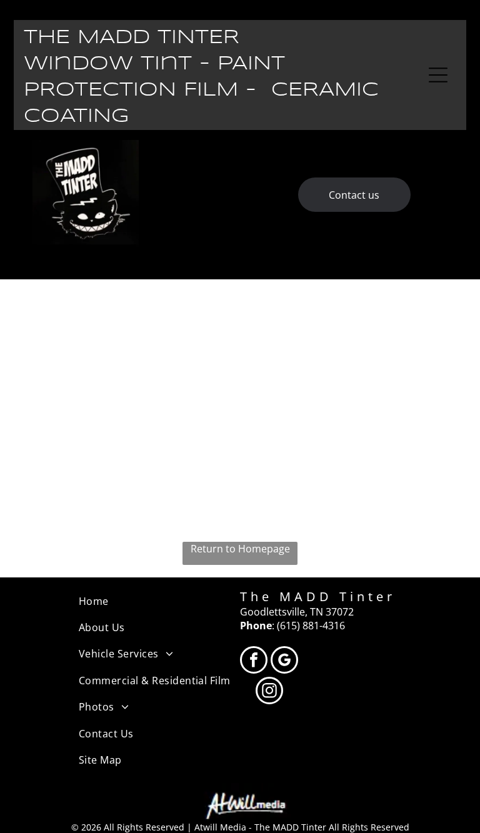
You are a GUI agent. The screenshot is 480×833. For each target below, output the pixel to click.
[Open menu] (438, 75)
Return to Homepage (240, 549)
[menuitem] (159, 601)
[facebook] (254, 661)
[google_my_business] (284, 661)
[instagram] (269, 692)
